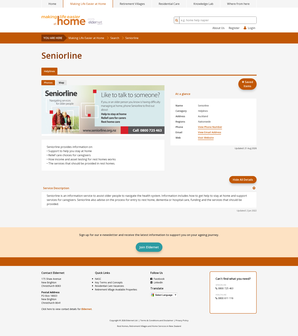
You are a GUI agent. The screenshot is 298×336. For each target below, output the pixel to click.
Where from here (238, 4)
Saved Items (248, 84)
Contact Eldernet (52, 273)
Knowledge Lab (203, 4)
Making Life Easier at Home (88, 4)
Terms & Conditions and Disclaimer (156, 320)
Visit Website (206, 137)
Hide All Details (243, 180)
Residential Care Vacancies (109, 286)
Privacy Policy (182, 320)
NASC (98, 278)
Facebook (159, 278)
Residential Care (169, 4)
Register (234, 28)
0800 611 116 (225, 298)
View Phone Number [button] (210, 127)
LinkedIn (158, 282)
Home (52, 4)
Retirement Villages (132, 4)
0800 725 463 (225, 288)
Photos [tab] (48, 82)
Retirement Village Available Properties (116, 289)
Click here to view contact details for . (66, 309)
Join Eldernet (149, 247)
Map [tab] (61, 82)
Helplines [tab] (49, 71)
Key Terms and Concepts (109, 282)
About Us (218, 28)
